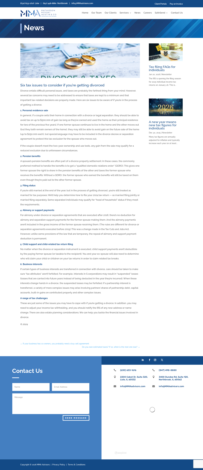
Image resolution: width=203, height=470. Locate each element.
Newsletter (167, 74)
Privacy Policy (58, 465)
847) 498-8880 (50, 3)
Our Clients (111, 13)
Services (124, 13)
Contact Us (177, 13)
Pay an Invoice (176, 4)
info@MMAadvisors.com (82, 3)
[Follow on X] (162, 360)
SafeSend (160, 13)
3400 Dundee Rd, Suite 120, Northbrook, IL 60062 (173, 378)
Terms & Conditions (76, 465)
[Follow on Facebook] (149, 360)
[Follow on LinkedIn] (142, 360)
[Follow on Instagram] (155, 360)
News (137, 13)
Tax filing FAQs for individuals (162, 68)
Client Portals (161, 4)
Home (85, 13)
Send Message (76, 418)
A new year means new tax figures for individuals (162, 125)
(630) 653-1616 (27, 3)
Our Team (96, 13)
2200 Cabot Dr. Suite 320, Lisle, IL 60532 (134, 378)
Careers (147, 13)
